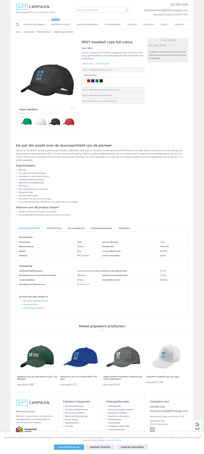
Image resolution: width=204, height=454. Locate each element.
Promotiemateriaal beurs (74, 406)
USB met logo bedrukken (75, 413)
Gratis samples (114, 423)
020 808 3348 (179, 5)
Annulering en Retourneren (118, 416)
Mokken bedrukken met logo (76, 416)
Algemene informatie (29, 228)
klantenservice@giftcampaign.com (166, 10)
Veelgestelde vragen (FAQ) (118, 426)
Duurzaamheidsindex (101, 228)
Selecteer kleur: (90, 75)
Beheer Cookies (100, 447)
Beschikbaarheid (76, 228)
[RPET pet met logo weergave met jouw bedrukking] (47, 72)
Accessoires (29, 32)
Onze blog (69, 426)
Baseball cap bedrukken (63, 32)
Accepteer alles (69, 447)
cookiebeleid (115, 440)
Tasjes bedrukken (72, 423)
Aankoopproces (114, 406)
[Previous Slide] (71, 109)
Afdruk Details (53, 228)
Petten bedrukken (44, 32)
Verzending (124, 228)
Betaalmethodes (114, 419)
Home (18, 32)
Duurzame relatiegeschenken (35, 301)
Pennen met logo (71, 419)
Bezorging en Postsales (117, 413)
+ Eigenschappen (102, 64)
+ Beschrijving (87, 64)
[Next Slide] (74, 109)
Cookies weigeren (132, 447)
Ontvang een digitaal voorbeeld (120, 409)
